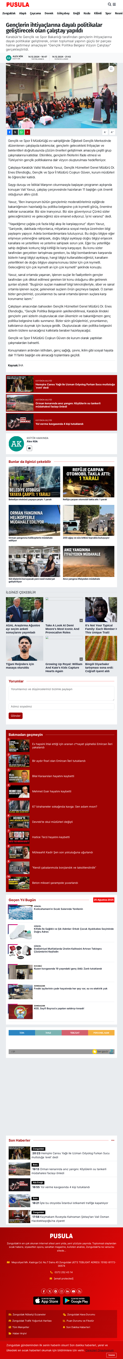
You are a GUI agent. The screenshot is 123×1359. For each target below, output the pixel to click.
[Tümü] (112, 1140)
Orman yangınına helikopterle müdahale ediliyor (31, 539)
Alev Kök (32, 441)
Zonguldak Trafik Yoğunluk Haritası (32, 1320)
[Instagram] (61, 1291)
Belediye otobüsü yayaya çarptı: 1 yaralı (30, 499)
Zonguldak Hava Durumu (81, 1314)
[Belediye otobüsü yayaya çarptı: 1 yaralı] (34, 481)
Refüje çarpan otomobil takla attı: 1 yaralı (85, 499)
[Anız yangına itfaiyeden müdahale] (89, 561)
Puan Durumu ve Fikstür (80, 1320)
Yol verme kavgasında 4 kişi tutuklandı (61, 1187)
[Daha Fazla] (27, 132)
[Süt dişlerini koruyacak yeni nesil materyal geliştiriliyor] (34, 561)
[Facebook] (43, 1291)
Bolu (35, 1165)
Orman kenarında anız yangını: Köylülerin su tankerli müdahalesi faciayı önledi (69, 1171)
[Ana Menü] (114, 4)
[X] (49, 1291)
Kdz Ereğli (38, 1182)
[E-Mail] (29, 448)
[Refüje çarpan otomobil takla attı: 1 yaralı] (89, 481)
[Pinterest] (55, 1291)
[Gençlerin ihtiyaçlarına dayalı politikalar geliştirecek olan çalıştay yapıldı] (61, 95)
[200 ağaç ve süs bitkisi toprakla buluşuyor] (89, 520)
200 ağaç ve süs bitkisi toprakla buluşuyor (86, 537)
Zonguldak (9, 13)
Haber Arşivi (20, 1333)
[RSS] (79, 1291)
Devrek (49, 13)
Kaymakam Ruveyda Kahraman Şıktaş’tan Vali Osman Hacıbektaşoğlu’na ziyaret (70, 1219)
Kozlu (87, 13)
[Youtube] (73, 1291)
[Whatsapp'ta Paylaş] (21, 132)
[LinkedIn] (67, 1291)
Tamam (111, 1355)
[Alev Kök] (16, 443)
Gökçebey (63, 13)
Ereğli (76, 13)
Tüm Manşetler (20, 1327)
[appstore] (47, 1301)
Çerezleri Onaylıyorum (100, 1350)
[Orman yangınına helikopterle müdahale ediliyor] (34, 520)
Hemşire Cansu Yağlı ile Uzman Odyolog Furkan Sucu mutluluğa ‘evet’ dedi (70, 1155)
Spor (108, 13)
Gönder (15, 715)
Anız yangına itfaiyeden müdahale (81, 578)
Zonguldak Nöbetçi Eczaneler (29, 1314)
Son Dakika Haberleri (78, 1327)
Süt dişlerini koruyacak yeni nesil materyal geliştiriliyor (32, 580)
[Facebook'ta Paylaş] (9, 132)
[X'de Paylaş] (15, 132)
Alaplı (22, 13)
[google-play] (76, 1301)
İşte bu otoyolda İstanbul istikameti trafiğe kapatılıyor (70, 1203)
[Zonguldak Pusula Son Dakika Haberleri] (18, 4)
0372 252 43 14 (64, 1272)
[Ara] (109, 4)
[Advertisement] (61, 1095)
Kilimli (98, 13)
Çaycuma (35, 13)
